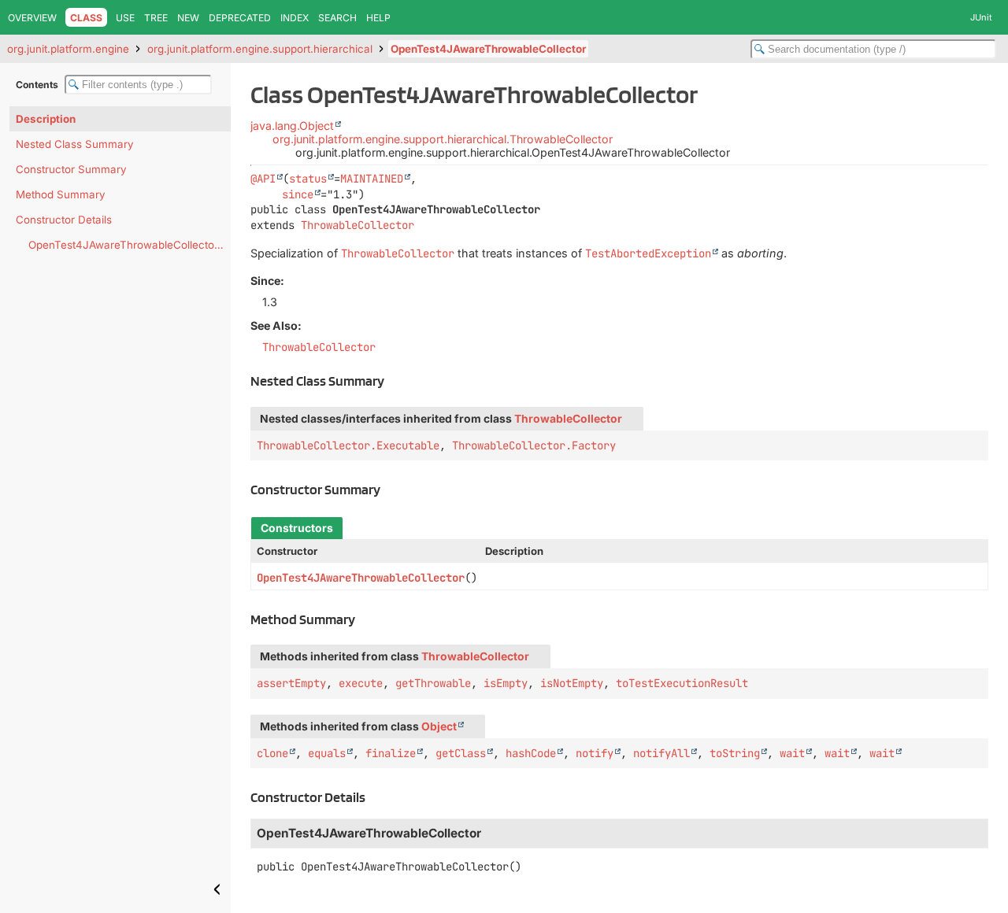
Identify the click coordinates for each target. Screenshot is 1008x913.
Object (439, 726)
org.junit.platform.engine (68, 49)
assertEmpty (291, 683)
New (188, 18)
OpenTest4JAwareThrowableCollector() (127, 244)
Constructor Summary (71, 169)
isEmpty (506, 683)
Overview (32, 18)
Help (378, 18)
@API (263, 179)
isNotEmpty (571, 683)
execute (361, 683)
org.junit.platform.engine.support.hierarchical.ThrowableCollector (442, 139)
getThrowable (433, 683)
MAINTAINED (371, 179)
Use (125, 18)
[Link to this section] (393, 380)
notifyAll (661, 753)
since (297, 194)
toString (735, 753)
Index (294, 18)
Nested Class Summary (75, 144)
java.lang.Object (292, 125)
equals (327, 753)
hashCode (531, 753)
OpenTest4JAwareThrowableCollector (488, 49)
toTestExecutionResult (682, 683)
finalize (390, 753)
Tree (156, 18)
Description (46, 119)
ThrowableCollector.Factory (534, 445)
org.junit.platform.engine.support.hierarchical (259, 49)
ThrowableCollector (357, 225)
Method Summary (61, 194)
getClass (460, 753)
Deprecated (240, 18)
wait (792, 753)
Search (337, 18)
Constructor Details (64, 219)
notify (594, 753)
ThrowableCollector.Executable (348, 445)
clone (272, 753)
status (308, 179)
